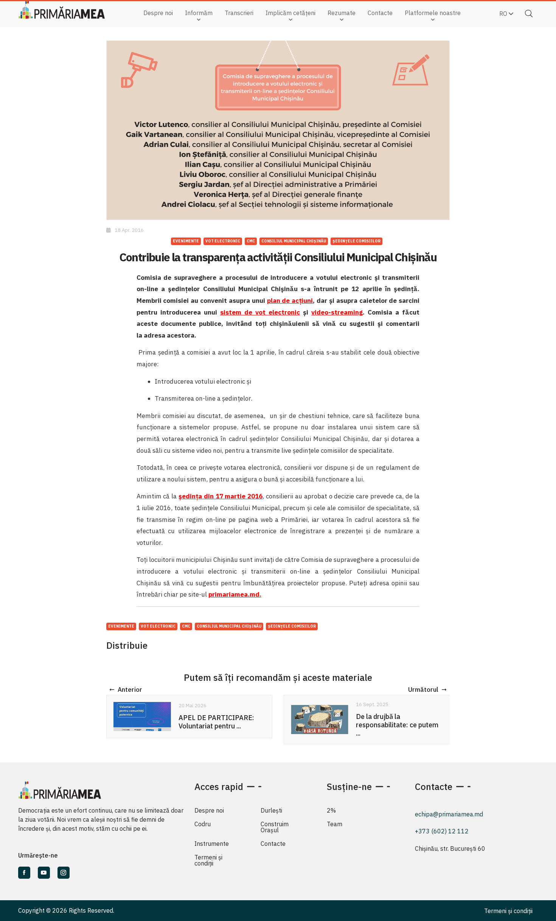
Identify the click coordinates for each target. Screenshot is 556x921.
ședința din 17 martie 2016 (220, 496)
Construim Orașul (275, 827)
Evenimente (186, 241)
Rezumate (342, 13)
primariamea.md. (234, 594)
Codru (202, 824)
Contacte (380, 13)
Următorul (423, 689)
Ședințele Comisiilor (356, 241)
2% (331, 810)
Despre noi (158, 13)
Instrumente (211, 843)
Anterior (130, 689)
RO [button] (504, 13)
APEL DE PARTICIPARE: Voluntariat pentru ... (216, 721)
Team (334, 824)
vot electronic (222, 241)
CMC (251, 241)
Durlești (271, 810)
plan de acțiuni (290, 300)
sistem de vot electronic (260, 312)
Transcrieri (239, 13)
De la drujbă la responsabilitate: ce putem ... (397, 724)
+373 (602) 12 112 (442, 831)
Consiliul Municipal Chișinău (293, 241)
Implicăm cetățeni (290, 13)
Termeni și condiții (208, 860)
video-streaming (337, 312)
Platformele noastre (433, 13)
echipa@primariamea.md (449, 814)
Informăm (199, 13)
